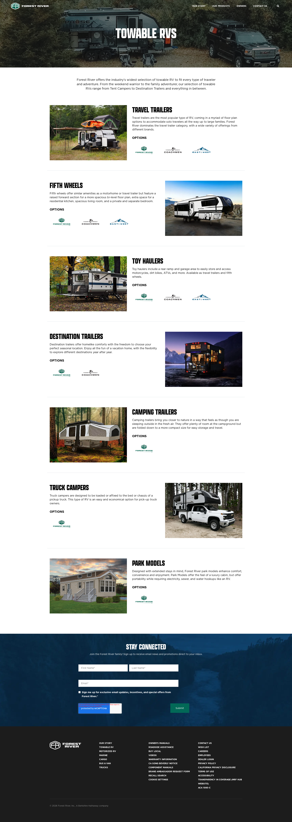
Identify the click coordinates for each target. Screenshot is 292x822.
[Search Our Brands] (278, 6)
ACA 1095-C (204, 787)
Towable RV (106, 747)
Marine (103, 755)
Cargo (103, 759)
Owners (241, 6)
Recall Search (157, 775)
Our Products (221, 6)
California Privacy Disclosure (217, 767)
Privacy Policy (207, 763)
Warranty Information (163, 759)
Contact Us (260, 6)
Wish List (203, 747)
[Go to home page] (30, 6)
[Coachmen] (173, 150)
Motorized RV (107, 751)
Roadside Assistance (161, 747)
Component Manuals (161, 767)
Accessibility (206, 775)
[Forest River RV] (144, 150)
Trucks (103, 767)
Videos (153, 755)
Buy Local (155, 751)
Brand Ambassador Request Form (169, 771)
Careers (203, 751)
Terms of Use (206, 771)
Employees (204, 755)
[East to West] (202, 150)
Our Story (198, 6)
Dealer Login (206, 759)
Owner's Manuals (159, 743)
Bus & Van (105, 763)
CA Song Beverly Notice (163, 763)
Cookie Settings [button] (158, 779)
